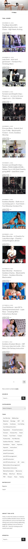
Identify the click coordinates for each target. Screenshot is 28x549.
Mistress (19, 474)
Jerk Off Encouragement (10, 456)
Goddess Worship (8, 441)
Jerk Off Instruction (8, 459)
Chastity (5, 424)
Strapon (10, 477)
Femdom (5, 433)
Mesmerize (19, 471)
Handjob (17, 441)
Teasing (21, 477)
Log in (4, 489)
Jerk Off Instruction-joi (9, 462)
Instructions (13, 447)
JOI (18, 462)
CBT (18, 421)
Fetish (21, 433)
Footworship (6, 438)
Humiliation (6, 444)
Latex (22, 462)
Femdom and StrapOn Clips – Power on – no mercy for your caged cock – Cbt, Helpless (12, 96)
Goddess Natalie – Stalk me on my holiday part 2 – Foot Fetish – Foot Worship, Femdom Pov (13, 204)
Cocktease (13, 424)
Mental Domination (8, 471)
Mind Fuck (12, 474)
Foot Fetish (12, 435)
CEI (23, 421)
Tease (15, 477)
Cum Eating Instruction (9, 427)
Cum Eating (21, 424)
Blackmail (5, 421)
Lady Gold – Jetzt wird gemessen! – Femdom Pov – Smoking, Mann (12, 62)
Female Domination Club (12, 3)
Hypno (13, 444)
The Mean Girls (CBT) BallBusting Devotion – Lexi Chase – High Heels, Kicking (12, 27)
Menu (14, 12)
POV (4, 477)
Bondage (12, 421)
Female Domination (17, 430)
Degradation (6, 430)
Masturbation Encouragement (11, 465)
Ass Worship (6, 418)
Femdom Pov (13, 433)
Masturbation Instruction (10, 468)
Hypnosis (19, 444)
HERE (16, 389)
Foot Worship (16, 438)
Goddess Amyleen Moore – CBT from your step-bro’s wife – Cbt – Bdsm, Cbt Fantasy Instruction (14, 346)
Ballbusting (15, 418)
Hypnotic (5, 447)
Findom (5, 435)
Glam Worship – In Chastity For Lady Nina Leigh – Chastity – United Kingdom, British (13, 238)
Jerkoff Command (8, 450)
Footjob (20, 435)
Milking (5, 474)
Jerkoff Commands (8, 453)
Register (4, 486)
